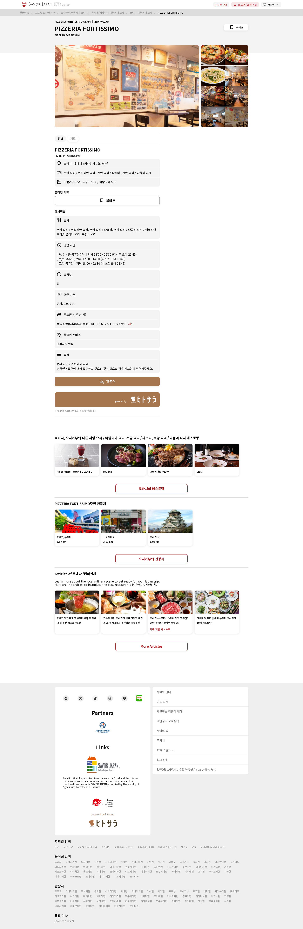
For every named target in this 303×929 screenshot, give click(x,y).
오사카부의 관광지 (151, 558)
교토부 (172, 861)
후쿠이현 (186, 866)
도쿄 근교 (68, 847)
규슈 (194, 847)
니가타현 (145, 866)
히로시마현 (130, 871)
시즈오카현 (60, 871)
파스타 (116, 173)
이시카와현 (172, 866)
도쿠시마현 (161, 871)
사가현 (227, 871)
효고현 (196, 861)
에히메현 (189, 871)
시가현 (161, 861)
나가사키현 (60, 876)
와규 (152, 629)
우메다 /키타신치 (85, 163)
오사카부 (102, 163)
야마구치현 (146, 871)
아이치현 (74, 871)
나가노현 (215, 866)
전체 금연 (63, 364)
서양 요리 (70, 173)
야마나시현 (201, 866)
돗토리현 (87, 871)
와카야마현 (220, 861)
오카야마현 (115, 871)
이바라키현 (71, 861)
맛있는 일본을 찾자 (64, 921)
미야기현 (87, 866)
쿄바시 (68, 163)
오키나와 (134, 876)
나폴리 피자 (144, 173)
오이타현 (90, 876)
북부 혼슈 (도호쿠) (123, 847)
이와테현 (74, 866)
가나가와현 (137, 861)
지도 (73, 138)
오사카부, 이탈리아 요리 (73, 12)
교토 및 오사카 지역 (45, 12)
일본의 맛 (25, 12)
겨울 (157, 629)
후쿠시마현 (130, 866)
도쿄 (57, 847)
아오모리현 (60, 866)
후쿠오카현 (214, 871)
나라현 (207, 861)
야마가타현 (115, 866)
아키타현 (101, 866)
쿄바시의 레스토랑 (151, 488)
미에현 (150, 861)
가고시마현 (120, 876)
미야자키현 (104, 876)
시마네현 (101, 871)
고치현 (201, 871)
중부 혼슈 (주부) (145, 847)
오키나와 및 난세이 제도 (212, 847)
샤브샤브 (165, 629)
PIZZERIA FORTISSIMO (87, 28)
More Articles (151, 646)
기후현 (227, 866)
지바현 (124, 861)
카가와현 (176, 871)
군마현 (97, 861)
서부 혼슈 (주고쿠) (167, 847)
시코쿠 (184, 847)
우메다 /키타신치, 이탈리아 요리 (108, 12)
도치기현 (85, 861)
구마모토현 (75, 876)
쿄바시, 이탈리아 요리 (141, 12)
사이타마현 (110, 861)
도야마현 (158, 866)
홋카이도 (105, 847)
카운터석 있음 (79, 364)
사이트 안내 (221, 4)
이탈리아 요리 (87, 173)
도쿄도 (58, 861)
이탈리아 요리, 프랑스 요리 (80, 182)
